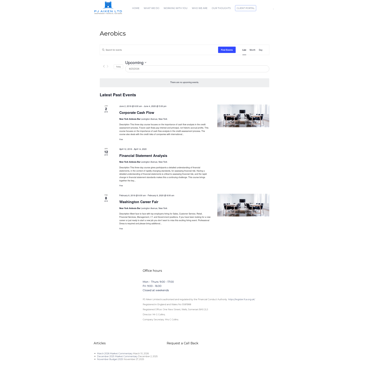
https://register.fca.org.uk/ (241, 299)
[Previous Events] (104, 66)
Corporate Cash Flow (136, 112)
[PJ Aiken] (108, 8)
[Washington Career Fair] (243, 205)
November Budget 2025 (110, 359)
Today (118, 66)
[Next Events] (107, 66)
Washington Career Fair (138, 201)
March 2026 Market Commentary (114, 353)
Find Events (227, 49)
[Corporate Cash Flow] (243, 116)
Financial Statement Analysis (143, 155)
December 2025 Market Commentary (117, 356)
